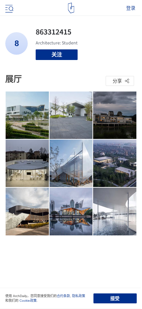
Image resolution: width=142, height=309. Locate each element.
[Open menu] (8, 8)
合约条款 (63, 296)
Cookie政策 (28, 300)
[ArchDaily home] (71, 8)
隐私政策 (78, 296)
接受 (115, 298)
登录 (130, 8)
